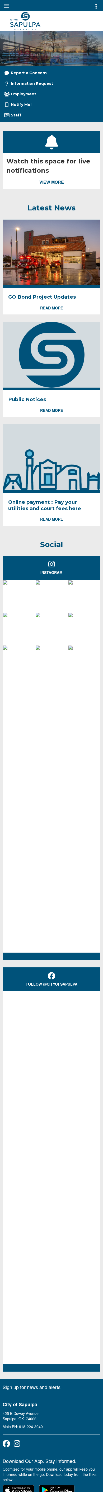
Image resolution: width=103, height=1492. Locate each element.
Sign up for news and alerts (31, 1386)
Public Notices (27, 399)
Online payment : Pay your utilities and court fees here (44, 505)
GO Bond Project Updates (42, 297)
